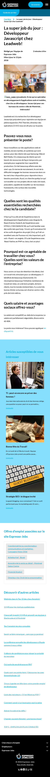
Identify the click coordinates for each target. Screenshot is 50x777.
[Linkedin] (24, 769)
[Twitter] (19, 769)
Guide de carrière (9, 13)
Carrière (7, 19)
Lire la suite (9, 408)
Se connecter (35, 5)
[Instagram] (26, 769)
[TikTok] (29, 769)
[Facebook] (21, 769)
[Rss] (31, 769)
